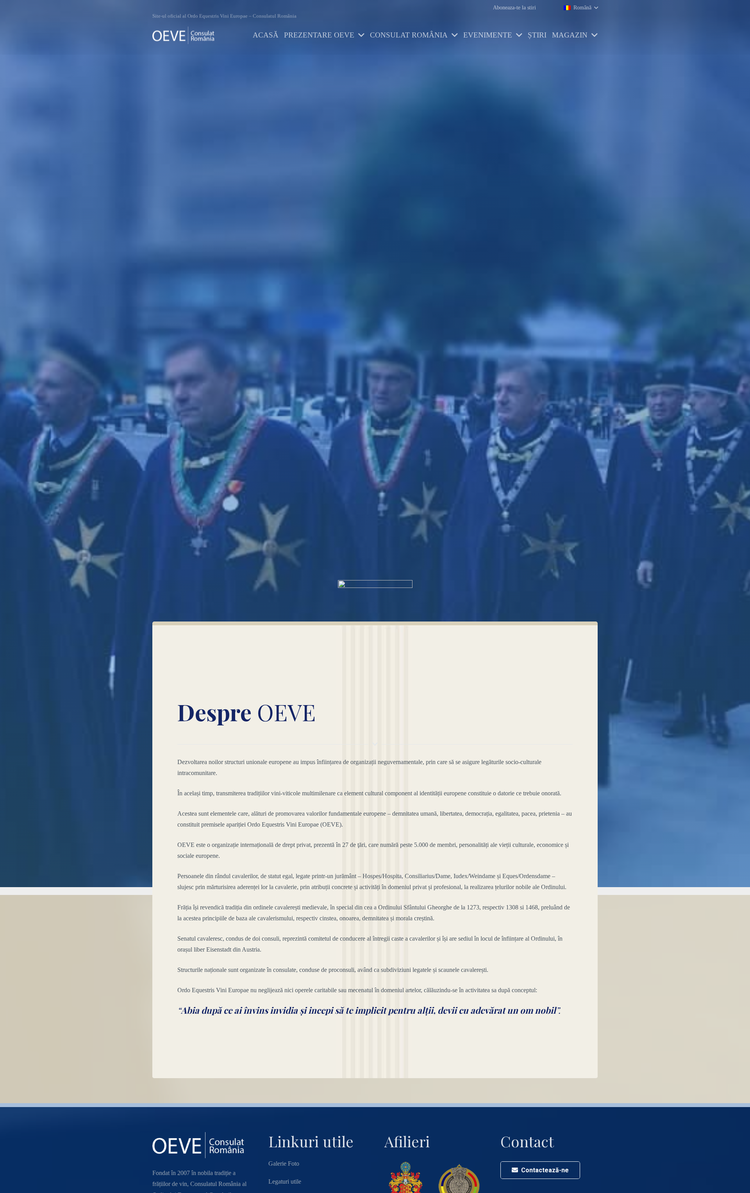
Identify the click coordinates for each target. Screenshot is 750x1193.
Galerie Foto (283, 1163)
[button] (580, 7)
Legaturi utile (284, 1181)
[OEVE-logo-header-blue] (185, 35)
